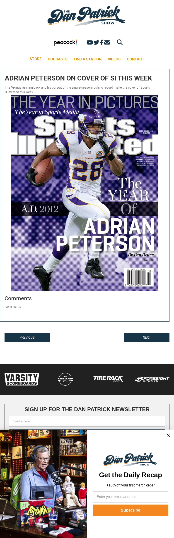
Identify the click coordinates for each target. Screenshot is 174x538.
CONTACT (135, 59)
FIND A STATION (88, 59)
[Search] (118, 42)
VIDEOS (114, 59)
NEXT (147, 337)
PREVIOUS (27, 337)
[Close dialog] (168, 435)
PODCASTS (58, 59)
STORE (35, 59)
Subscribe (130, 510)
